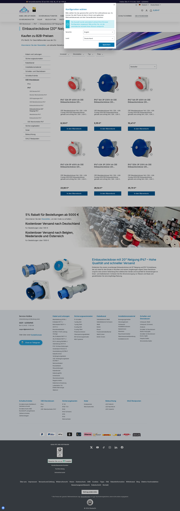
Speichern (106, 45)
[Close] (114, 4)
